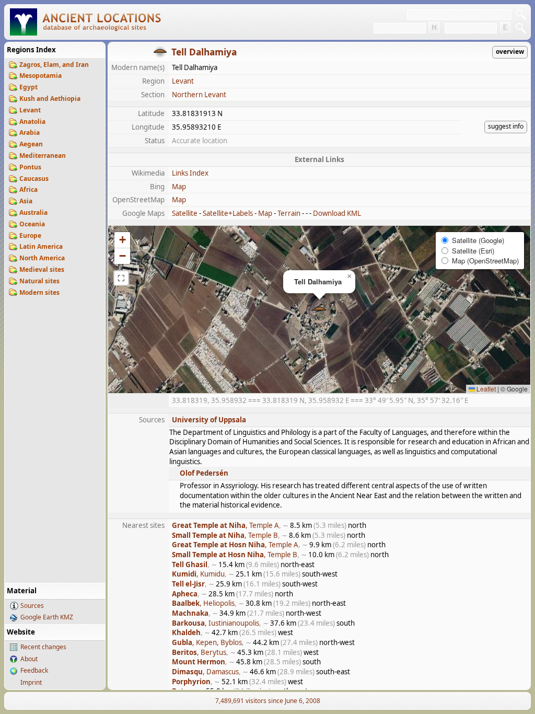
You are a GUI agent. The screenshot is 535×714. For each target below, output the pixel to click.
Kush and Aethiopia (49, 98)
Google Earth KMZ (46, 617)
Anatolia (32, 121)
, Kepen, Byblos (207, 642)
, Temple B (225, 535)
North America (42, 258)
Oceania (32, 224)
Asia (25, 201)
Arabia (29, 132)
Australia (33, 212)
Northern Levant (199, 94)
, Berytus (199, 652)
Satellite (184, 213)
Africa (28, 189)
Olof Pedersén (204, 473)
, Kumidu (198, 574)
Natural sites (39, 281)
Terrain (288, 213)
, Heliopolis (203, 603)
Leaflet (485, 388)
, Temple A (225, 525)
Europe (30, 235)
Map (179, 186)
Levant (30, 110)
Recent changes (43, 646)
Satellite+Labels (228, 213)
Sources (32, 605)
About (29, 658)
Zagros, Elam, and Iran (54, 64)
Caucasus (34, 178)
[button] (319, 309)
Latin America (41, 246)
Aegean (31, 144)
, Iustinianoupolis (215, 623)
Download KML (337, 213)
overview (510, 51)
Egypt (28, 87)
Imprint (31, 682)
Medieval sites (41, 269)
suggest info (506, 126)
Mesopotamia (40, 75)
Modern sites (39, 292)
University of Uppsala (209, 419)
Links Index (190, 173)
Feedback (34, 670)
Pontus (30, 167)
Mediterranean (42, 155)
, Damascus (205, 671)
